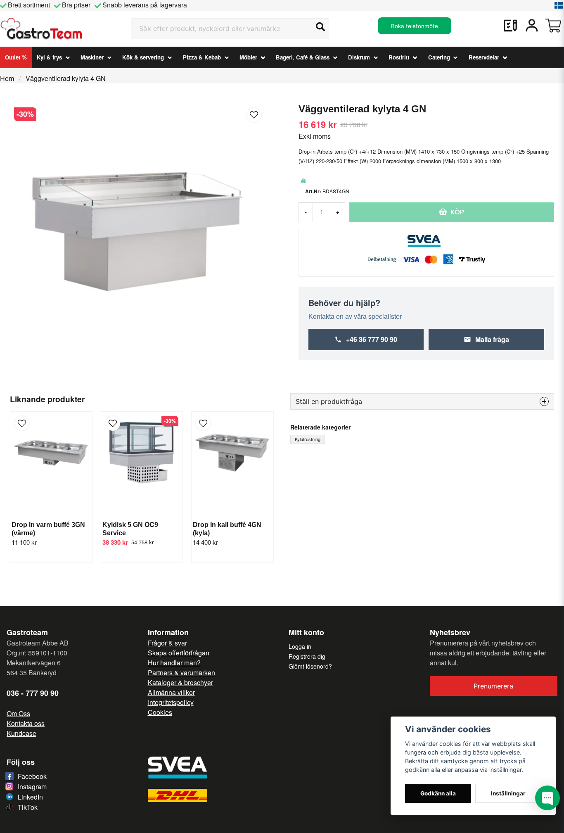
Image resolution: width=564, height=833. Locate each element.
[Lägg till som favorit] (510, 25)
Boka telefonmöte (414, 26)
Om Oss (18, 713)
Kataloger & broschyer (180, 682)
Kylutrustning (307, 439)
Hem (7, 78)
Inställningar (508, 793)
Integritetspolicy (171, 702)
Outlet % (16, 57)
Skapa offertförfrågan (178, 652)
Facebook (32, 776)
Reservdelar (484, 57)
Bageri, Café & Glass (302, 57)
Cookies (160, 712)
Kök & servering (143, 57)
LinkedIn (30, 797)
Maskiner (92, 57)
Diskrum (359, 57)
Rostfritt (399, 57)
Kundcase (21, 733)
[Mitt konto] (532, 25)
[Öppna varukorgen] (553, 25)
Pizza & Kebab (202, 57)
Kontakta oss (26, 723)
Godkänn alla (438, 793)
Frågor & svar (167, 643)
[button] (559, 5)
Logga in (300, 646)
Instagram (32, 786)
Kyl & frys (49, 57)
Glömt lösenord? (310, 666)
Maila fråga (492, 339)
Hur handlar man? (174, 662)
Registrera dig (307, 656)
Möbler (248, 57)
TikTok (28, 807)
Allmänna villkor (171, 692)
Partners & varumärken (181, 672)
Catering (439, 57)
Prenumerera (493, 686)
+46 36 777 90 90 (371, 339)
